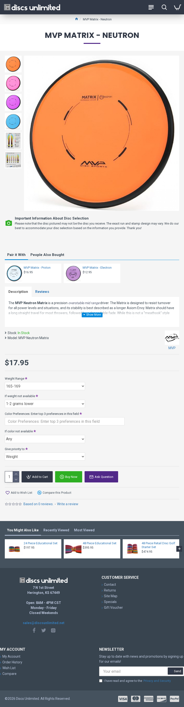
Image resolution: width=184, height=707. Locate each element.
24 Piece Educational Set (41, 543)
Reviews (42, 292)
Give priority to (15, 449)
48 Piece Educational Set (99, 543)
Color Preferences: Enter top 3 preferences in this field (42, 414)
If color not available (19, 431)
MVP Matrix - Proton (37, 267)
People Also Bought (47, 255)
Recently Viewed (56, 530)
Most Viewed (84, 530)
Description (18, 292)
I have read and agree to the (137, 681)
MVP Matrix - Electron (97, 267)
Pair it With (16, 255)
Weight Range (14, 378)
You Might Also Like (23, 530)
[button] (5, 549)
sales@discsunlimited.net (43, 623)
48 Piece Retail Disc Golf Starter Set (158, 545)
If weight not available (20, 396)
